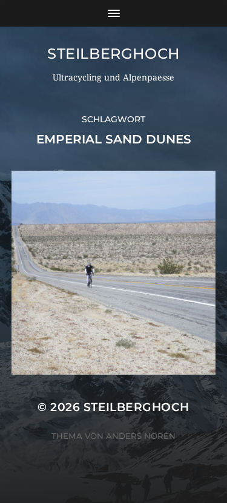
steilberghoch (113, 53)
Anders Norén (141, 436)
